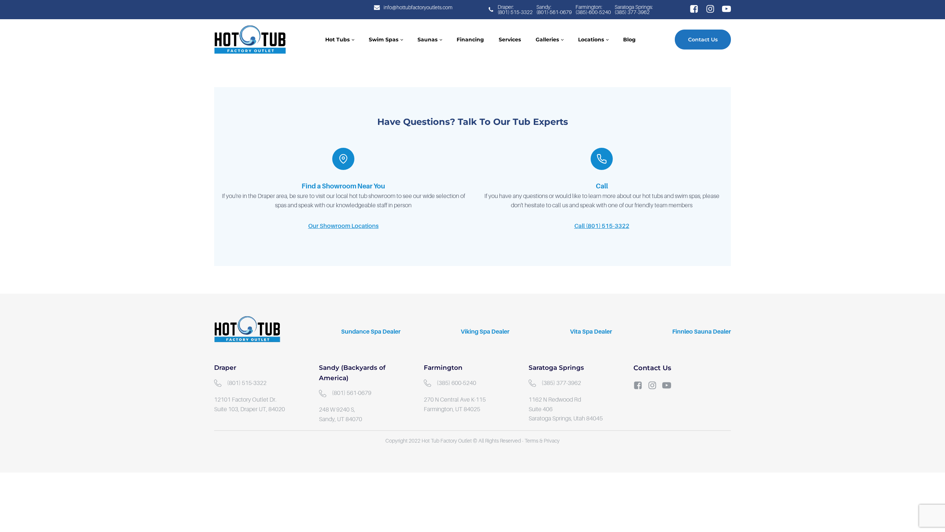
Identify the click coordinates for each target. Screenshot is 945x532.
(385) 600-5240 (456, 383)
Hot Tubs (337, 39)
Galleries (547, 39)
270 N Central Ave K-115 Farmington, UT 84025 (455, 404)
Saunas (427, 39)
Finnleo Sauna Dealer (701, 331)
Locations (591, 39)
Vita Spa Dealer (591, 331)
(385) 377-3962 (561, 383)
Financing (470, 39)
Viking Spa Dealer (485, 331)
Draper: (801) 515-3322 (515, 9)
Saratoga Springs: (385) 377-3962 (634, 9)
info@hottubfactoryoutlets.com (418, 7)
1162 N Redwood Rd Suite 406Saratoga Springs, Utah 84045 (566, 409)
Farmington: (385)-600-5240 (593, 9)
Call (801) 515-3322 (601, 226)
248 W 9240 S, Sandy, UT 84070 (340, 414)
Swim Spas (383, 39)
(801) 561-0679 (351, 393)
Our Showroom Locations (343, 226)
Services (510, 39)
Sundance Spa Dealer (371, 331)
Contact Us (703, 39)
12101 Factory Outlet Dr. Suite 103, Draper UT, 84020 (249, 404)
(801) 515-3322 (247, 383)
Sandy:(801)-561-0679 (554, 9)
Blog (629, 39)
